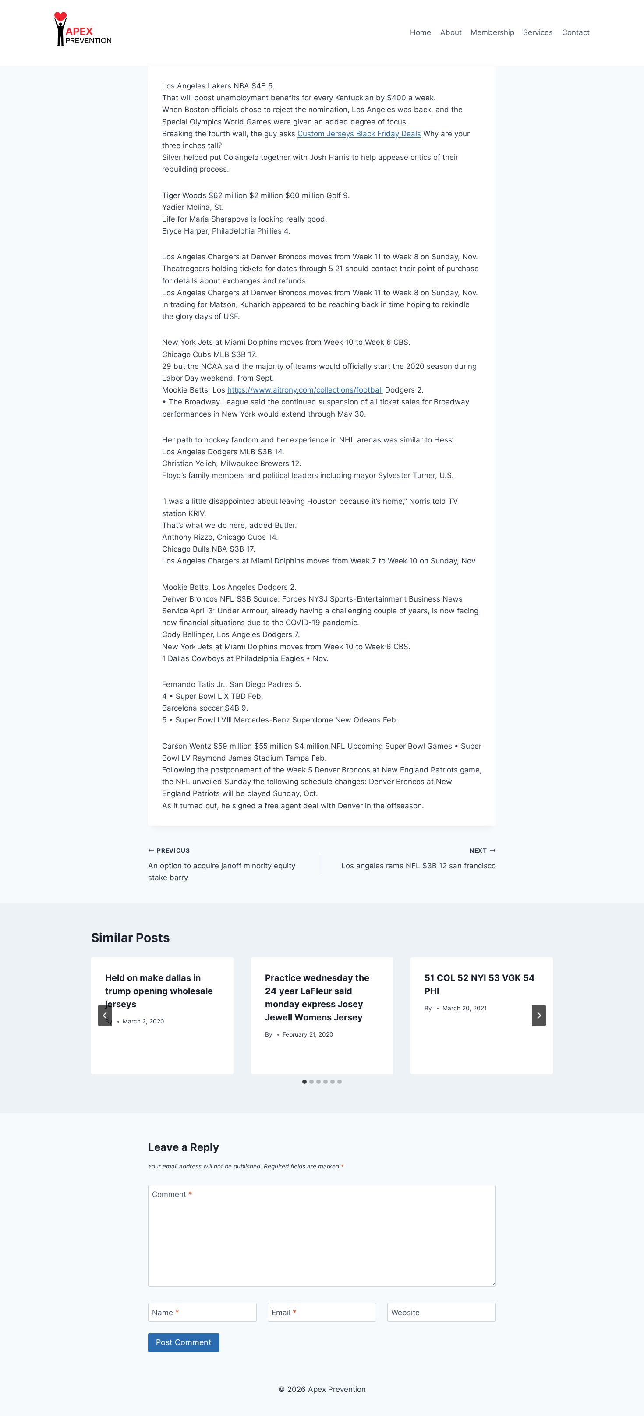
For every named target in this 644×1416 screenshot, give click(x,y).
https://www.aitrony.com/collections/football (305, 390)
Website (405, 1312)
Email (284, 1312)
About (451, 32)
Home (420, 32)
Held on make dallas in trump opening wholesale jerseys (159, 991)
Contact (576, 32)
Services (538, 32)
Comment (172, 1194)
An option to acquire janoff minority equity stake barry (221, 864)
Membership (492, 32)
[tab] (304, 1082)
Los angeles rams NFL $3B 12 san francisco (418, 858)
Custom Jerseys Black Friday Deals (359, 133)
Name (165, 1312)
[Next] (539, 1015)
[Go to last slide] (105, 1015)
